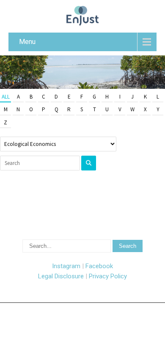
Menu (27, 42)
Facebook (99, 266)
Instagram (66, 266)
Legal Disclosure (61, 276)
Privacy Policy (108, 276)
